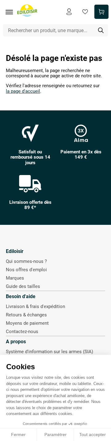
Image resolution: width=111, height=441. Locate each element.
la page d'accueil (23, 91)
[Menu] (11, 12)
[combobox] (55, 30)
